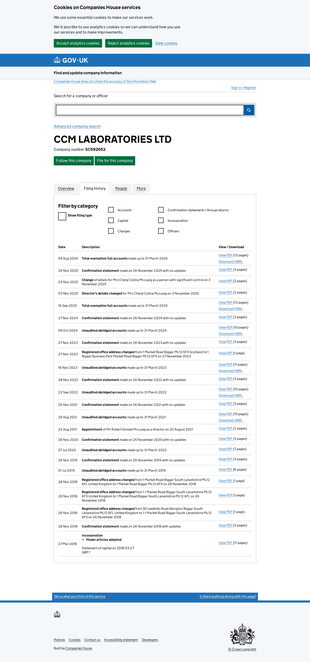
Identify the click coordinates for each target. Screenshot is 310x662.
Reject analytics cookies (129, 43)
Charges (124, 231)
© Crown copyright (242, 649)
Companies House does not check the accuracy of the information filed (105, 81)
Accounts (125, 210)
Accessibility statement (121, 640)
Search (249, 110)
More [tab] (141, 188)
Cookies (75, 640)
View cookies (166, 43)
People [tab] (121, 188)
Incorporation (178, 221)
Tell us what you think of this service (79, 596)
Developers (150, 640)
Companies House (78, 648)
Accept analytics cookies (78, 43)
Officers (173, 231)
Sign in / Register (243, 88)
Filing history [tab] (95, 188)
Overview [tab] (66, 188)
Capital (123, 221)
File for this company (115, 160)
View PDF (226, 255)
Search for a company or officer (81, 95)
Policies (59, 640)
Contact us (92, 640)
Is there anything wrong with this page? (228, 596)
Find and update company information (88, 72)
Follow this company (74, 160)
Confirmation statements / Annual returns (198, 210)
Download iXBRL (231, 262)
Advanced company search (77, 126)
